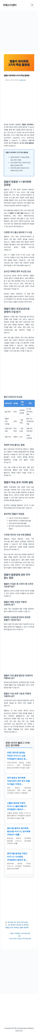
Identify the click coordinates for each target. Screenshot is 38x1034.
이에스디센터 (9, 5)
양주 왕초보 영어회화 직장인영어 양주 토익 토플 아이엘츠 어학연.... (18, 781)
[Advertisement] (19, 31)
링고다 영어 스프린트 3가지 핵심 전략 (20, 938)
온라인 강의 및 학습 (22, 922)
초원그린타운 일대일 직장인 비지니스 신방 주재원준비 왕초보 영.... (17, 755)
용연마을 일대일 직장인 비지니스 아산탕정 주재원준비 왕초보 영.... (17, 856)
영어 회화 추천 (12, 922)
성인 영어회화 (12, 925)
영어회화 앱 (19, 925)
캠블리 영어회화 (24, 927)
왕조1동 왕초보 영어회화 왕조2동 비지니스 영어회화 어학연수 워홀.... (18, 831)
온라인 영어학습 (14, 927)
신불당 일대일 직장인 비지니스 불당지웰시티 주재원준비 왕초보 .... (17, 806)
